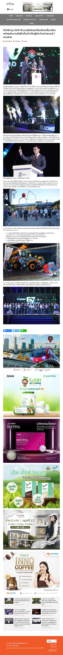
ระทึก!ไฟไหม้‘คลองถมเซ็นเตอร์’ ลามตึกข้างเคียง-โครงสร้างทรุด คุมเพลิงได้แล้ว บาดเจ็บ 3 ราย (49, 611)
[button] (38, 7)
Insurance (19, 16)
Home (11, 16)
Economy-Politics (30, 20)
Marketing (50, 16)
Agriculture (43, 20)
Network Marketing (14, 20)
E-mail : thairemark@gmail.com (17, 643)
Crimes (31, 23)
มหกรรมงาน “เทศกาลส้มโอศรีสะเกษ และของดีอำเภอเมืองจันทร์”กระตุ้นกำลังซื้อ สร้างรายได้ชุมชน (50, 601)
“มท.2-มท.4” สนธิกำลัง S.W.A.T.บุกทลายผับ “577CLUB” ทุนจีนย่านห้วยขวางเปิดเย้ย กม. (22, 611)
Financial (29, 16)
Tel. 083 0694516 (12, 645)
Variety (53, 20)
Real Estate (39, 16)
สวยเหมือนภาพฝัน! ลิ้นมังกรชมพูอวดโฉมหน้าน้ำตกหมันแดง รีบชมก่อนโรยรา (22, 600)
